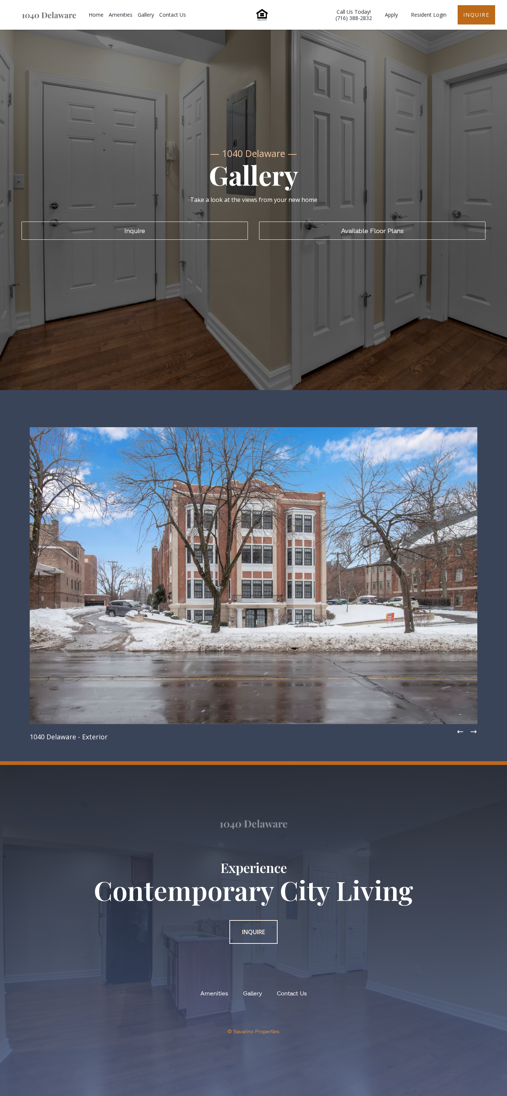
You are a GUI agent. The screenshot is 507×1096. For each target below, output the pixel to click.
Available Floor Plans (372, 230)
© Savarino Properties (253, 1031)
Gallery (146, 14)
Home (96, 14)
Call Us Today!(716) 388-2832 (354, 15)
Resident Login (429, 15)
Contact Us (172, 14)
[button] (473, 731)
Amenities (121, 14)
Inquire (476, 14)
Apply (391, 15)
